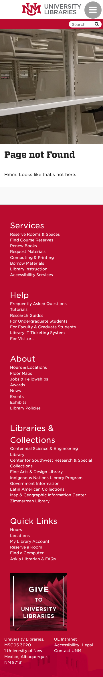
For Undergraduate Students (39, 321)
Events (17, 396)
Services (27, 225)
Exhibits (18, 402)
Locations (20, 535)
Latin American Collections (37, 489)
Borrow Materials (27, 263)
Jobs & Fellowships (29, 379)
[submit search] (97, 24)
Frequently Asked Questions (38, 303)
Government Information (35, 483)
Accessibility (66, 645)
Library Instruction (28, 269)
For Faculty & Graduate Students (43, 327)
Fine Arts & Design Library (36, 471)
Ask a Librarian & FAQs (33, 559)
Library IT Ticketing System (37, 332)
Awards (17, 385)
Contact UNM (67, 650)
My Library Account (29, 541)
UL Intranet (65, 639)
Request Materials (27, 251)
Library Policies (25, 408)
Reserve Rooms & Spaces (35, 234)
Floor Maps (21, 373)
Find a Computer (27, 553)
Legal (87, 645)
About (22, 358)
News (15, 390)
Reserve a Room (26, 547)
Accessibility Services (31, 274)
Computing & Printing (32, 257)
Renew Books (23, 245)
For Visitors (21, 338)
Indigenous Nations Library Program (46, 477)
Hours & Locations (28, 367)
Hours (16, 529)
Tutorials (18, 309)
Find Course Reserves (31, 240)
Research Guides (26, 315)
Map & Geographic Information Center (48, 495)
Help (19, 295)
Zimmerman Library (29, 501)
